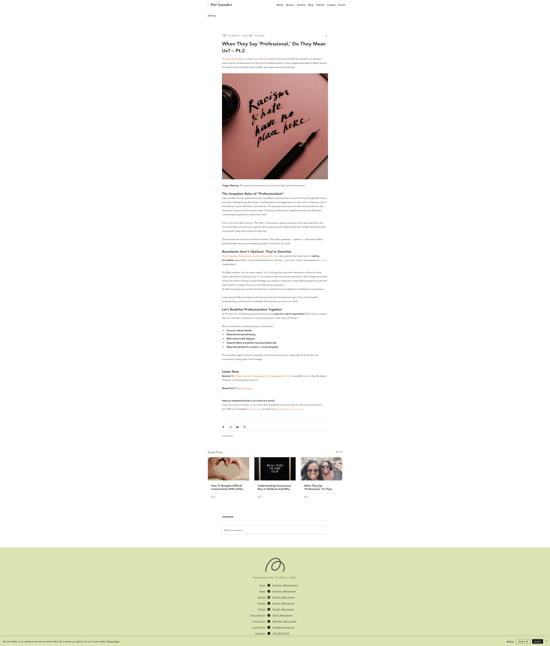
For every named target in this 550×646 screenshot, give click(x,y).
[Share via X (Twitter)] (230, 427)
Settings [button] (510, 641)
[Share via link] (244, 427)
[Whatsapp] (268, 621)
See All (339, 451)
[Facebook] (268, 585)
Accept (538, 641)
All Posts (212, 15)
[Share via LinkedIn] (237, 427)
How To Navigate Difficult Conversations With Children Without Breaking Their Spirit (228, 487)
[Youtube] (268, 597)
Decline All (523, 641)
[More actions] (326, 35)
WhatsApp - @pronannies (284, 621)
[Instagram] (268, 591)
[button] (280, 5)
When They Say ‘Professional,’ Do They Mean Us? (318, 487)
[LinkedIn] (268, 603)
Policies (261, 609)
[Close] (546, 641)
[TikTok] (268, 615)
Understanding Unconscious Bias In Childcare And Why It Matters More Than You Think (275, 487)
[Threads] (268, 609)
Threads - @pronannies (283, 609)
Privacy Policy (113, 641)
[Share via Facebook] (223, 427)
